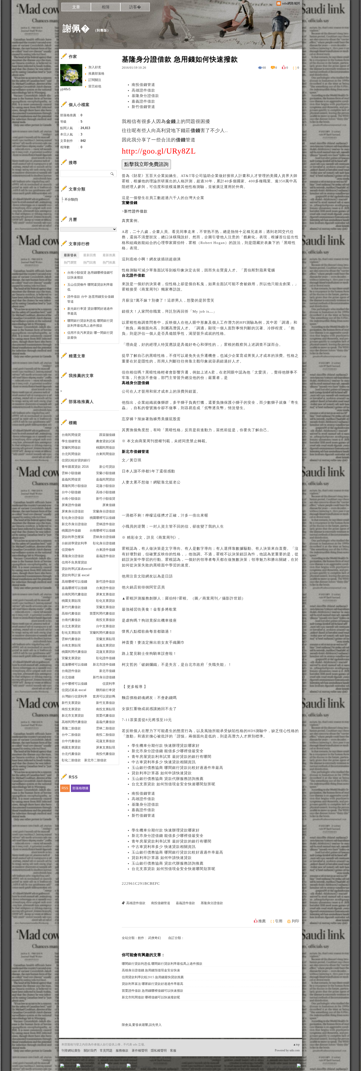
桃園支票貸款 (71, 747)
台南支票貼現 (71, 645)
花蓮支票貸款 (105, 652)
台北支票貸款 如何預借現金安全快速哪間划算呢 (173, 784)
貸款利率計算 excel (75, 575)
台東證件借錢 (105, 549)
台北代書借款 (71, 754)
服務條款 (122, 1050)
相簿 (106, 7)
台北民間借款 (71, 454)
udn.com (295, 1050)
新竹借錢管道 (143, 107)
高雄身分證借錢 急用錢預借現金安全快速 (151, 970)
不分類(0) (71, 199)
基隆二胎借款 (71, 728)
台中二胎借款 (71, 734)
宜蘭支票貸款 (71, 658)
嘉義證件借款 (143, 101)
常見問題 (106, 1050)
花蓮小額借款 (105, 486)
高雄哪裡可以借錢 (74, 581)
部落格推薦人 (81, 402)
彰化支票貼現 (71, 632)
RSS (65, 788)
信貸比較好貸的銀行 (76, 460)
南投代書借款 (105, 754)
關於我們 (90, 1050)
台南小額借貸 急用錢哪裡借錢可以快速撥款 (90, 275)
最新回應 (89, 255)
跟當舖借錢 (107, 435)
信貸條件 (68, 549)
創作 (141, 938)
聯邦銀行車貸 (105, 690)
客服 (173, 1050)
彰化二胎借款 (71, 760)
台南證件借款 (71, 671)
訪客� (135, 7)
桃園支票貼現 (71, 600)
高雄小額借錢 (105, 492)
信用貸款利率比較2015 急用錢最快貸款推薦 (153, 977)
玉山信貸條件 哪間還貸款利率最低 (90, 287)
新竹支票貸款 (71, 703)
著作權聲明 (140, 1050)
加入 (277, 1067)
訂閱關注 (94, 80)
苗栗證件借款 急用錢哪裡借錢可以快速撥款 (152, 990)
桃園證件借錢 (71, 530)
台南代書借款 (71, 620)
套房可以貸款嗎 (104, 696)
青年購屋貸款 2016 (75, 467)
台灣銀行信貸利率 (74, 696)
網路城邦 (289, 1067)
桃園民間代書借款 (74, 652)
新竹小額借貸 (105, 498)
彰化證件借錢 (105, 658)
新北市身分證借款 (74, 524)
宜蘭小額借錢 (105, 473)
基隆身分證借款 (145, 96)
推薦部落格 (96, 73)
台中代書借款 (71, 741)
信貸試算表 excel (74, 690)
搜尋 (112, 173)
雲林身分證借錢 (104, 537)
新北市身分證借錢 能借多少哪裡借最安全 (168, 751)
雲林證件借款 (105, 524)
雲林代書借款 (71, 639)
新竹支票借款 (105, 703)
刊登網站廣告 (71, 1050)
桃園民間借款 (105, 447)
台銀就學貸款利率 (74, 543)
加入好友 (94, 67)
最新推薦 (109, 255)
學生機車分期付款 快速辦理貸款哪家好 (166, 746)
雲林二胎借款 (105, 728)
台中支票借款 (105, 626)
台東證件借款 (105, 588)
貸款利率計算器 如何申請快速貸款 (162, 773)
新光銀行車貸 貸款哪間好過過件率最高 (90, 311)
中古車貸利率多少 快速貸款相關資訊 (164, 762)
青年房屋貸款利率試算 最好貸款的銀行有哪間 (171, 757)
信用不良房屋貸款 (74, 562)
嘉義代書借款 (105, 722)
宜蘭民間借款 (71, 447)
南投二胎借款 (105, 734)
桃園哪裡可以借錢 (102, 518)
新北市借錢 (107, 671)
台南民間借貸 (71, 435)
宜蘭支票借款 (105, 607)
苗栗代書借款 (105, 715)
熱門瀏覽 (70, 262)
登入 (268, 1067)
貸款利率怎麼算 (73, 537)
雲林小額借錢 (71, 473)
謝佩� (76, 28)
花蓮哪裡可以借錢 (74, 664)
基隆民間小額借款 (74, 486)
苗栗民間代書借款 (102, 613)
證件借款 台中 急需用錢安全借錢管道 (90, 299)
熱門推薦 (109, 262)
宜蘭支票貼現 (105, 639)
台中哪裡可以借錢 (74, 683)
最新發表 (70, 255)
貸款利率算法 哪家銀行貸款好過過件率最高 (152, 984)
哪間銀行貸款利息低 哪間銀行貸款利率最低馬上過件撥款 (162, 963)
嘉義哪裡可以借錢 (74, 588)
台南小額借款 (71, 498)
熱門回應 (89, 262)
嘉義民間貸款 (105, 479)
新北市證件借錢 (104, 664)
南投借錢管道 (143, 85)
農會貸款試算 (105, 441)
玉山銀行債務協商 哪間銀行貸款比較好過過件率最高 (177, 768)
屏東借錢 (108, 505)
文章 (76, 7)
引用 (278, 921)
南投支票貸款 (71, 709)
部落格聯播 (80, 788)
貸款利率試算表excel (77, 569)
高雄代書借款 (71, 613)
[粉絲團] (62, 1066)
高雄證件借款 (143, 90)
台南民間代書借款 (74, 594)
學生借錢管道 (71, 441)
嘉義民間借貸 (71, 479)
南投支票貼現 (105, 709)
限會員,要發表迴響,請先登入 (142, 1025)
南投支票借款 (105, 620)
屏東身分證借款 (73, 511)
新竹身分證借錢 (104, 677)
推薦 (262, 921)
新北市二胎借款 (95, 760)
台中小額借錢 (71, 492)
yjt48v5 (65, 89)
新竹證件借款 (105, 581)
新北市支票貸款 (73, 715)
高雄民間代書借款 (74, 722)
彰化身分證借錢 (104, 543)
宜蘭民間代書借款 (102, 632)
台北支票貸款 (71, 626)
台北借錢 (68, 677)
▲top (296, 1044)
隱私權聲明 (159, 1050)
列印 (295, 921)
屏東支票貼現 (105, 747)
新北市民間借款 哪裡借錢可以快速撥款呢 (151, 997)
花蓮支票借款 (105, 741)
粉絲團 (70, 1067)
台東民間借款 (105, 454)
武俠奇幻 (154, 938)
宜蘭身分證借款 (104, 511)
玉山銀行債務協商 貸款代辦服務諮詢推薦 (168, 779)
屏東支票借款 (105, 594)
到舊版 (102, 30)
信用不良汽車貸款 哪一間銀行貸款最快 (90, 335)
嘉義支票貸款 (105, 645)
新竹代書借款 (71, 607)
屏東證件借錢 (71, 505)
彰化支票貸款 (105, 600)
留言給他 (94, 86)
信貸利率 (108, 683)
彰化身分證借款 (73, 518)
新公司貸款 (107, 467)
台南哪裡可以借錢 (102, 530)
